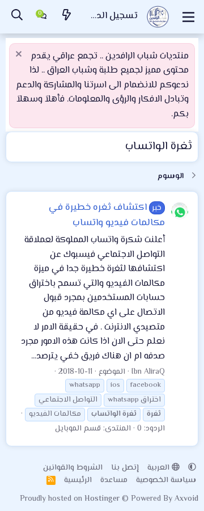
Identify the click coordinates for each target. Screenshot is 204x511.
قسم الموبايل (78, 429)
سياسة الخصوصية (166, 480)
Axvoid (186, 499)
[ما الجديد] (67, 16)
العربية (159, 468)
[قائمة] (188, 17)
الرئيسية (78, 480)
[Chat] (42, 17)
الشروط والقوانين (73, 468)
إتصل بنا (125, 468)
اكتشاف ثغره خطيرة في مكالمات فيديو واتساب (107, 215)
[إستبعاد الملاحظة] (20, 55)
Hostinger (103, 499)
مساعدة (114, 480)
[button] (192, 468)
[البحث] (17, 16)
